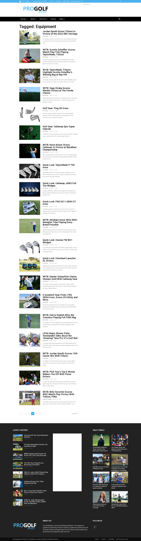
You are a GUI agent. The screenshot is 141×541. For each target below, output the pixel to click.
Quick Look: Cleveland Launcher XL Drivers (59, 259)
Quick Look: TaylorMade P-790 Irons (59, 166)
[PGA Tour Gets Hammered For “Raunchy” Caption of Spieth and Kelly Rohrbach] (101, 477)
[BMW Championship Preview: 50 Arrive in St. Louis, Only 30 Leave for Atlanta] (18, 456)
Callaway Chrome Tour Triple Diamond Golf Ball (34, 482)
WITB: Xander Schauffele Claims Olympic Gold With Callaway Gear (60, 277)
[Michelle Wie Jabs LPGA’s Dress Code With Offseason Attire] (119, 497)
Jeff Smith (46, 379)
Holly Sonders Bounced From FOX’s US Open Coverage (99, 505)
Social (23, 19)
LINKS (61, 19)
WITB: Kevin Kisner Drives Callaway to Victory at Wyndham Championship (60, 147)
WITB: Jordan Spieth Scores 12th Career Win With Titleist (60, 354)
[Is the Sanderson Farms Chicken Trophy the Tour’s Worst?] (119, 477)
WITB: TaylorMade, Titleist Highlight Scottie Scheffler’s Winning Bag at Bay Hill (57, 72)
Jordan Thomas (47, 399)
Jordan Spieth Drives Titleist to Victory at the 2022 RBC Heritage (60, 32)
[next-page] (44, 413)
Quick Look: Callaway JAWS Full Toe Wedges (59, 184)
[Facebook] (120, 1)
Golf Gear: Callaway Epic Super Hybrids (59, 127)
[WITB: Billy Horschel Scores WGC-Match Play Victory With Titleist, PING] (29, 398)
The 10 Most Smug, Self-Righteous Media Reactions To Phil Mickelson (119, 449)
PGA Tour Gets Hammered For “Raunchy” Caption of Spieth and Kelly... (100, 486)
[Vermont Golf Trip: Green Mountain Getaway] (18, 437)
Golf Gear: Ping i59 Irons (55, 108)
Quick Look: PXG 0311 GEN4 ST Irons (59, 202)
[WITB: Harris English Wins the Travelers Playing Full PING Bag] (29, 321)
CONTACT (58, 1)
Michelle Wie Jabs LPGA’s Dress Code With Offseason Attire (119, 505)
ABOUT (52, 1)
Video (32, 19)
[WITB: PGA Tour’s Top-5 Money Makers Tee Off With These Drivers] (29, 378)
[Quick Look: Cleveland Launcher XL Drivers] (29, 264)
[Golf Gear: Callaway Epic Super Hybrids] (29, 132)
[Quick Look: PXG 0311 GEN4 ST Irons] (29, 207)
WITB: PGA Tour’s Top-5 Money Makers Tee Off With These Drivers (59, 374)
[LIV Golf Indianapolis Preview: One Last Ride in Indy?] (18, 447)
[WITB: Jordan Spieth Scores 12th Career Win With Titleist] (29, 359)
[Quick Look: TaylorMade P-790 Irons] (29, 171)
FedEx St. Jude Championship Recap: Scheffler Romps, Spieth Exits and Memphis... (35, 501)
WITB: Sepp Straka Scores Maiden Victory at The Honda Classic (58, 90)
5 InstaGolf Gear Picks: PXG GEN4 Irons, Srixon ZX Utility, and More (60, 297)
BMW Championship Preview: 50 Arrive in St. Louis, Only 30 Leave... (35, 454)
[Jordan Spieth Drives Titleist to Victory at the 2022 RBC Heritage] (29, 37)
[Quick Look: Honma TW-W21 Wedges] (29, 246)
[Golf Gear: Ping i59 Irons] (29, 114)
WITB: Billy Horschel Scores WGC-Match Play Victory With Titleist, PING (58, 394)
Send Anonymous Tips (77, 1)
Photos (43, 19)
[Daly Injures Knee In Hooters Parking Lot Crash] (101, 459)
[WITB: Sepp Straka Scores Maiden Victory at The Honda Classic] (29, 94)
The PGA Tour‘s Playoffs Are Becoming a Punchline (34, 464)
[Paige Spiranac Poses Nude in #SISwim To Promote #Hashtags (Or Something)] (119, 459)
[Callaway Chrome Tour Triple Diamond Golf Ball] (18, 484)
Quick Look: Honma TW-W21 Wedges (57, 241)
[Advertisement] (87, 9)
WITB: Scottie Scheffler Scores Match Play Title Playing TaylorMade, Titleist (59, 52)
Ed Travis (45, 110)
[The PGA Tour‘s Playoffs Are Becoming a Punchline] (18, 465)
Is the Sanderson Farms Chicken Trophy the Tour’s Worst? (118, 486)
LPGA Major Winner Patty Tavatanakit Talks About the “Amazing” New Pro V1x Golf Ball (60, 336)
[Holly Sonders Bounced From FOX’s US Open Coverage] (101, 497)
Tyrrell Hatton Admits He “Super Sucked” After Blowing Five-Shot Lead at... (101, 449)
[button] (119, 19)
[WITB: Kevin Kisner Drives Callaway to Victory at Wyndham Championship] (29, 151)
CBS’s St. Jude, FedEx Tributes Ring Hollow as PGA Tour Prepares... (36, 473)
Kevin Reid (45, 36)
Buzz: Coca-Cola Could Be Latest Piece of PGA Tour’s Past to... (35, 491)
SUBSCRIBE (66, 1)
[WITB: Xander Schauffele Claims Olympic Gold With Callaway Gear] (29, 282)
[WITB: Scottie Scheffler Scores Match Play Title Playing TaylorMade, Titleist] (29, 56)
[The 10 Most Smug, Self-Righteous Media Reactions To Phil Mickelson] (119, 440)
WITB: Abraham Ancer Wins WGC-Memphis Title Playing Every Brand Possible (60, 222)
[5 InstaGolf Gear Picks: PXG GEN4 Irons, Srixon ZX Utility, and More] (29, 301)
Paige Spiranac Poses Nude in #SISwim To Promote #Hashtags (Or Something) (119, 468)
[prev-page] (21, 413)
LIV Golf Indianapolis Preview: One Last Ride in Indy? (36, 445)
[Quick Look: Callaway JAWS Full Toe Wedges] (29, 189)
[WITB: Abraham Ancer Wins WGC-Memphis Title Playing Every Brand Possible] (29, 226)
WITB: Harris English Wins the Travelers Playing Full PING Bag (59, 316)
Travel (53, 19)
